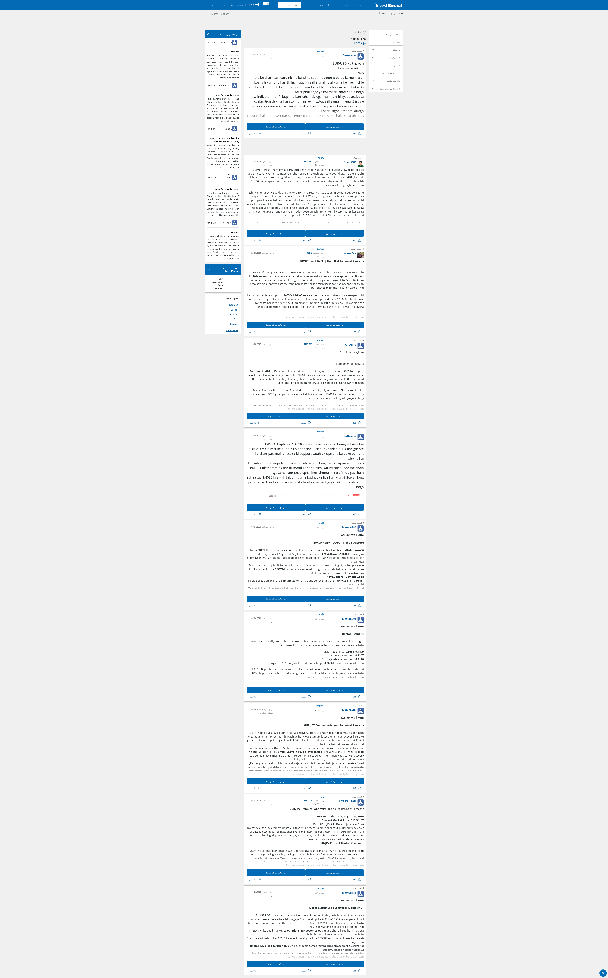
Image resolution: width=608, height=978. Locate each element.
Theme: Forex (357, 39)
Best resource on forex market (216, 283)
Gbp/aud (233, 304)
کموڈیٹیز (395, 57)
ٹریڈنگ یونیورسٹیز (390, 88)
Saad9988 (350, 162)
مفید (320, 5)
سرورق (394, 13)
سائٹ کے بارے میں (353, 5)
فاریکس (396, 42)
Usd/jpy (320, 797)
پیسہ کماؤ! (332, 5)
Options (225, 13)
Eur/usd (320, 51)
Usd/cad (320, 431)
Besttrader (349, 55)
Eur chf (320, 523)
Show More (232, 330)
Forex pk (360, 43)
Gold (236, 319)
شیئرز (397, 65)
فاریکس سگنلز (393, 80)
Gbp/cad (233, 314)
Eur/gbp (320, 888)
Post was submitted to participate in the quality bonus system (325, 317)
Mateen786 (349, 527)
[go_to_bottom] (603, 973)
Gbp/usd (320, 340)
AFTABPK (350, 345)
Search (214, 13)
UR (211, 5)
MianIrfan (349, 253)
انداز (223, 5)
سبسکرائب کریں (266, 58)
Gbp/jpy (320, 157)
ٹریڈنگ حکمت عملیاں (389, 73)
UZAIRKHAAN (347, 801)
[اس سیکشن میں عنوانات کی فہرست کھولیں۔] (373, 41)
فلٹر (358, 32)
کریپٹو (396, 49)
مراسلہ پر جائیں (334, 126)
